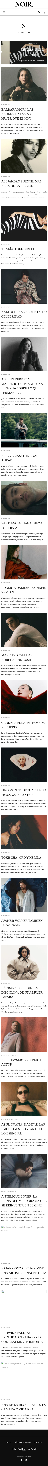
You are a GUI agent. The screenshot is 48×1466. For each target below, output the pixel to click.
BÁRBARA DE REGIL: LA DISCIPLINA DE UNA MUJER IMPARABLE (22, 992)
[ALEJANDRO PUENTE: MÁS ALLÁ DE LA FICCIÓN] (24, 156)
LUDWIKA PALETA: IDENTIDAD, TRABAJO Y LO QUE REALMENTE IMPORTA (22, 1337)
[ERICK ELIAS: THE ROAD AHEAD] (24, 430)
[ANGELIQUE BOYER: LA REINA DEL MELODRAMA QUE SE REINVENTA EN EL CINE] (24, 1171)
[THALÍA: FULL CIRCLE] (24, 223)
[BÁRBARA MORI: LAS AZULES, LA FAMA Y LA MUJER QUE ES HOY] (24, 84)
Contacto (38, 1442)
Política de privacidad (22, 1442)
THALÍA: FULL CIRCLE (18, 249)
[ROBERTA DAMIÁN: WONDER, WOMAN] (24, 562)
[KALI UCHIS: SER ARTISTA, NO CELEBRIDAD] (24, 286)
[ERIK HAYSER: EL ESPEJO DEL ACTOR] (24, 1034)
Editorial (4, 1119)
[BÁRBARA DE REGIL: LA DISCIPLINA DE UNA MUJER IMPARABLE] (24, 962)
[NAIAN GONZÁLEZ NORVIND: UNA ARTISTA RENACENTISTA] (24, 1243)
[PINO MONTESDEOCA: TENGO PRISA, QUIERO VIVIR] (24, 764)
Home (8, 1442)
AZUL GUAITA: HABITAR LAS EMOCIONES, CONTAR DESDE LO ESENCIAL (23, 1129)
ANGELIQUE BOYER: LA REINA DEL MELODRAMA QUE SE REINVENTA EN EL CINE (24, 1201)
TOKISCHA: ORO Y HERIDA (21, 857)
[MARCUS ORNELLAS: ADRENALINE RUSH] (24, 630)
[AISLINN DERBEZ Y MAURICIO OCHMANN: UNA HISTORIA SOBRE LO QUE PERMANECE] (24, 354)
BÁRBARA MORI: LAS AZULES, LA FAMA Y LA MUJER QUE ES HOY (19, 114)
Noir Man (14, 1055)
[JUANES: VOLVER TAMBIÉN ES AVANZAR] (24, 895)
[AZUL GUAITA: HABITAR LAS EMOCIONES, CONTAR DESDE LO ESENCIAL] (24, 1099)
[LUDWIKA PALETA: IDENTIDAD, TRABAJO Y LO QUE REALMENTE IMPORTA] (24, 1307)
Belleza (4, 1191)
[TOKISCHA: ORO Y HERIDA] (24, 832)
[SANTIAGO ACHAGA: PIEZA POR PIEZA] (24, 498)
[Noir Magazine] (24, 4)
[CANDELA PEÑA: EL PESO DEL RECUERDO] (24, 697)
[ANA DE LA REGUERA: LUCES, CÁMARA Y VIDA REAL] (24, 1379)
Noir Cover (24, 44)
